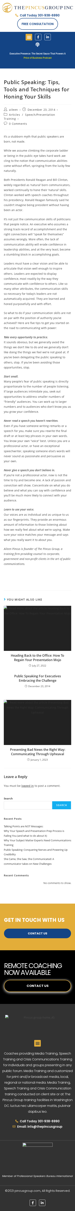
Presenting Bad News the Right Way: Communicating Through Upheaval (37, 751)
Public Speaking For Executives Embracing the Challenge (37, 678)
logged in (27, 786)
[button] (29, 37)
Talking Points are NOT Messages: (23, 826)
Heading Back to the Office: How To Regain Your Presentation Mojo (37, 657)
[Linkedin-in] (47, 37)
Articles (14, 115)
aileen (13, 110)
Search (8, 798)
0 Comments (18, 124)
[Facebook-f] (38, 37)
